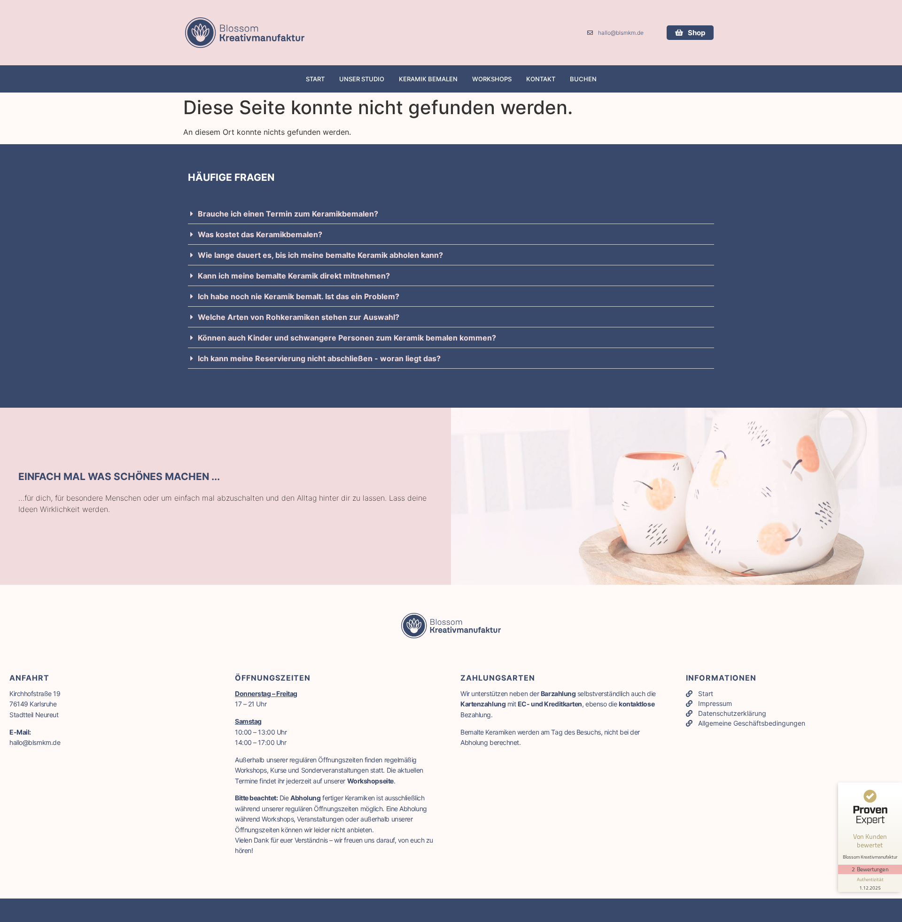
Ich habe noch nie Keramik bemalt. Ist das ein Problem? (298, 296)
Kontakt (540, 79)
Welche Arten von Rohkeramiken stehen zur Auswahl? (298, 317)
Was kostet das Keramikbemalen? (260, 234)
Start (315, 79)
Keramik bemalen (428, 79)
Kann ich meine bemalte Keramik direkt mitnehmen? (294, 275)
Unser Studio (361, 79)
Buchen (583, 79)
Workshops (492, 79)
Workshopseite (370, 781)
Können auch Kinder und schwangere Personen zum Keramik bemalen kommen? (347, 337)
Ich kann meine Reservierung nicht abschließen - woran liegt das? (319, 358)
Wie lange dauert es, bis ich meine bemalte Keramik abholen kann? (320, 255)
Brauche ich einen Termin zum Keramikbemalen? (288, 213)
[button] (451, 216)
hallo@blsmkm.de (34, 742)
